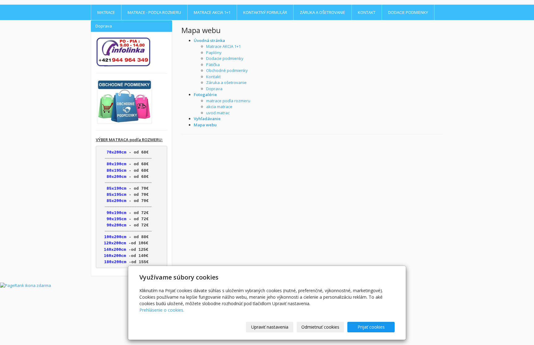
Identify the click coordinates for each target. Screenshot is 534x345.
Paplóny (214, 52)
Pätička (213, 64)
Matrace (106, 12)
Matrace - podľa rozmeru (154, 12)
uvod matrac (218, 113)
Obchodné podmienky (227, 70)
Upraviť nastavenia (269, 327)
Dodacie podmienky (408, 12)
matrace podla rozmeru (228, 100)
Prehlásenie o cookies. (161, 310)
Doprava (214, 88)
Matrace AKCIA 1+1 (212, 12)
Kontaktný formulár (265, 12)
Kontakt (366, 12)
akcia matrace (219, 106)
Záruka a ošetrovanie (322, 12)
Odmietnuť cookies (320, 327)
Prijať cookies (371, 327)
